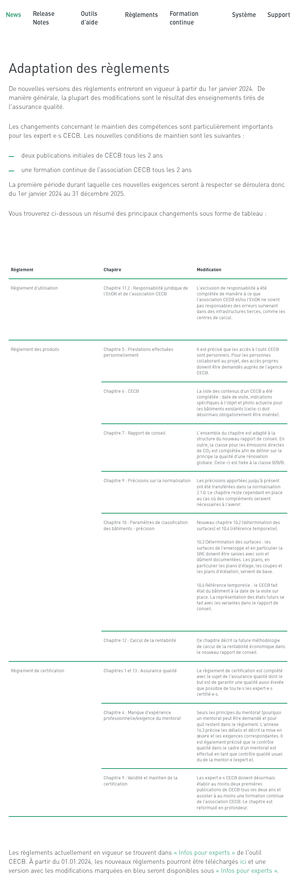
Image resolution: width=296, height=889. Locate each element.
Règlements (141, 14)
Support (278, 14)
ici (244, 861)
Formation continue (184, 17)
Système (244, 14)
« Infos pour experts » (204, 852)
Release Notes (44, 17)
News (13, 14)
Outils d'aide (89, 17)
